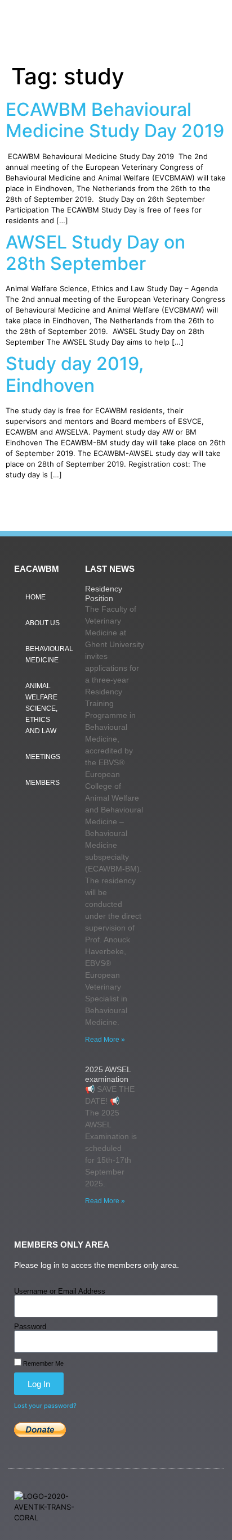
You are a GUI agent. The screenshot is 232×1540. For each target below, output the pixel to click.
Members (42, 783)
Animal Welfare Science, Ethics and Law (41, 708)
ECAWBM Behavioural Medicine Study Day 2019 (115, 120)
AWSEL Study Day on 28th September (95, 252)
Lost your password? (45, 1406)
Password (30, 1326)
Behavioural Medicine (49, 654)
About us (42, 623)
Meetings (42, 757)
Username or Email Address (59, 1291)
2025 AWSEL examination (108, 1074)
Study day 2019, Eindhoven (75, 374)
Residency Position (103, 593)
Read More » (105, 1040)
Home (35, 597)
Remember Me (42, 1363)
